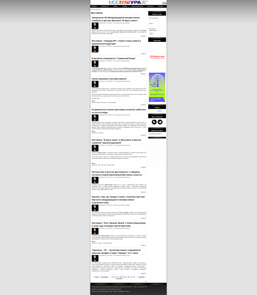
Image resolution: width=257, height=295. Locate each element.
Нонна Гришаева (112, 102)
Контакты (150, 6)
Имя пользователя (154, 18)
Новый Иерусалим (107, 243)
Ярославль (104, 102)
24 (115, 277)
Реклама (160, 6)
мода (93, 102)
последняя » (119, 278)
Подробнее (143, 36)
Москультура (105, 6)
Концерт (100, 243)
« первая (96, 277)
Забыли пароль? (153, 30)
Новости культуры (137, 7)
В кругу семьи (110, 165)
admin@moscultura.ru (104, 291)
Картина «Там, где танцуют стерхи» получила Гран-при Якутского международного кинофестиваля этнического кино (118, 199)
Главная (94, 6)
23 (112, 277)
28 (125, 277)
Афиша (115, 6)
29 (128, 277)
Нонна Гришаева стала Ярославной (109, 78)
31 (133, 277)
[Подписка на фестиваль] (119, 281)
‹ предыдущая (104, 277)
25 (117, 277)
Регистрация (152, 28)
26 (120, 277)
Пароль (151, 23)
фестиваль (98, 102)
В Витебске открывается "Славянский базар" (114, 58)
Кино (99, 165)
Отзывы (124, 7)
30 (131, 277)
